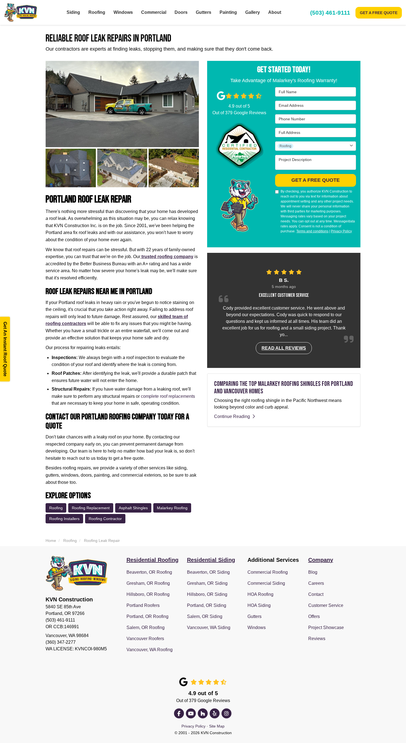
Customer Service (325, 605)
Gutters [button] (203, 12)
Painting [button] (228, 12)
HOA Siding (259, 605)
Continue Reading (232, 416)
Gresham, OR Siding (207, 583)
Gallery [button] (252, 12)
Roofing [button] (96, 12)
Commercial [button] (153, 12)
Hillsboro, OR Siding (207, 594)
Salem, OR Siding (204, 616)
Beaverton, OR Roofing (149, 572)
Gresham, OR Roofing (148, 583)
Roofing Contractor (105, 518)
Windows (256, 627)
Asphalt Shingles (133, 508)
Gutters (254, 616)
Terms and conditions (312, 231)
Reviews (316, 638)
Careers (316, 583)
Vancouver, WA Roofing (149, 649)
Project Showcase (326, 627)
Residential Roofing (152, 560)
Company (320, 560)
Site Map (217, 726)
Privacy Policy (341, 231)
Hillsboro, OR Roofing (148, 594)
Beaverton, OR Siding (208, 572)
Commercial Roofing (267, 572)
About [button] (274, 12)
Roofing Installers (64, 518)
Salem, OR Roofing (145, 627)
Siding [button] (73, 12)
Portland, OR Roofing (147, 616)
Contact (315, 594)
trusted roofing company (166, 256)
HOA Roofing (260, 594)
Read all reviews (284, 348)
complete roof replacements (168, 396)
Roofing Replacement (91, 508)
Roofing (56, 508)
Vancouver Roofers (145, 638)
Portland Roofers (143, 605)
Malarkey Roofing (172, 508)
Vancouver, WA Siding (208, 627)
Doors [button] (181, 12)
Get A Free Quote (378, 13)
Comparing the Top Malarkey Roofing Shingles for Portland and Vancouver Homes (283, 387)
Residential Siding (211, 560)
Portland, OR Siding (206, 605)
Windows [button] (123, 12)
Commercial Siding (266, 583)
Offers (314, 616)
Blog (312, 572)
